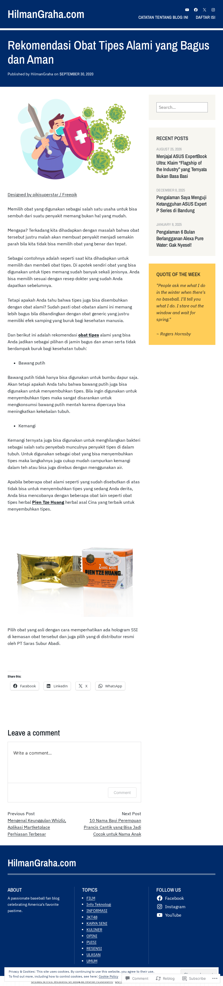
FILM (90, 898)
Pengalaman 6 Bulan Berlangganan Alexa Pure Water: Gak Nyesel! (179, 238)
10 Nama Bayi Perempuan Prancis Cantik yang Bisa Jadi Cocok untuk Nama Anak (112, 827)
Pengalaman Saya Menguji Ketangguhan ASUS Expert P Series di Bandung (181, 204)
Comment (122, 792)
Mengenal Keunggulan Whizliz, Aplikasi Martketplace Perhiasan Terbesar (37, 827)
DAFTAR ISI (205, 17)
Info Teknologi (98, 904)
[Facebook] (196, 10)
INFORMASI (96, 910)
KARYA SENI (96, 923)
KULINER (94, 929)
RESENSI (94, 948)
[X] (204, 10)
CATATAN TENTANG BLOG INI (163, 17)
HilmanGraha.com (46, 14)
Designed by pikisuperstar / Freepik (42, 194)
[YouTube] (187, 10)
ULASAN (93, 954)
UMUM (91, 960)
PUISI (91, 942)
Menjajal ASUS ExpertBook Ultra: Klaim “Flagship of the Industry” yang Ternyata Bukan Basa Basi (181, 166)
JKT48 (91, 917)
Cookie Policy (108, 976)
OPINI (91, 935)
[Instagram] (213, 10)
